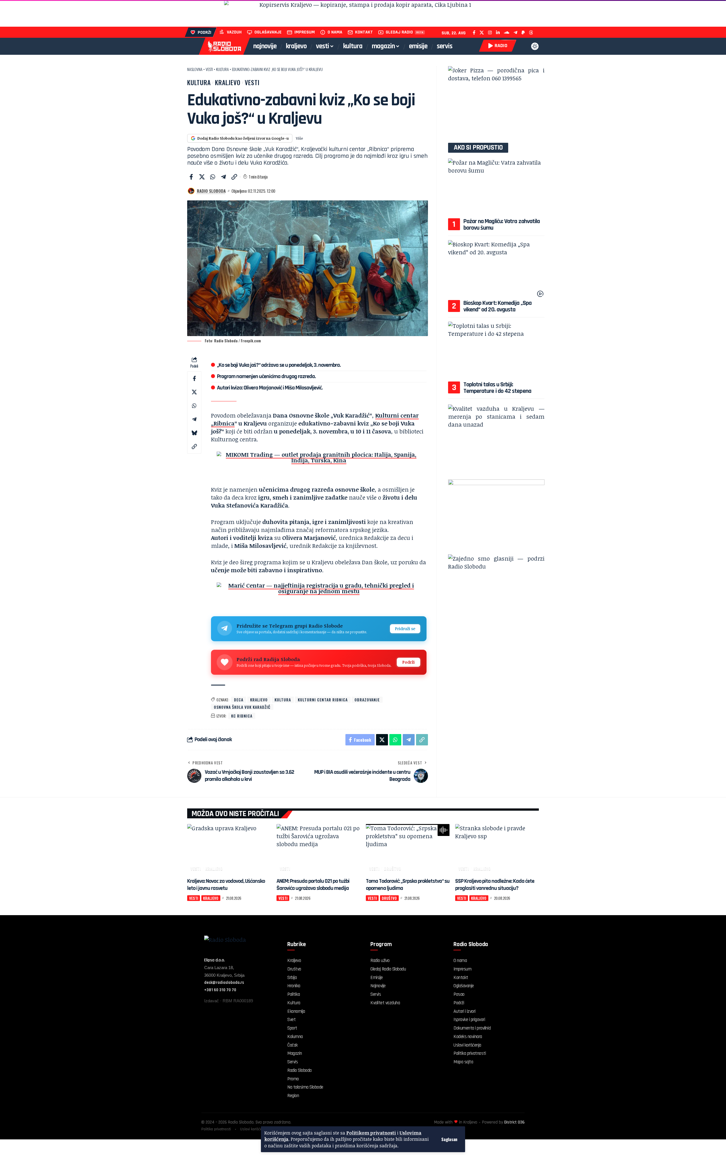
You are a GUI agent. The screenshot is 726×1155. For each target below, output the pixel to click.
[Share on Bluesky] (194, 432)
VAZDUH (234, 32)
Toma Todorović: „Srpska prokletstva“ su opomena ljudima (407, 884)
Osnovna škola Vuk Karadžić (242, 707)
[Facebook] (474, 32)
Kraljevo (227, 82)
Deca (238, 700)
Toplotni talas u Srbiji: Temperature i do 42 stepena (497, 388)
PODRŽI (204, 32)
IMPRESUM (304, 32)
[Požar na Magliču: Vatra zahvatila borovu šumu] (496, 187)
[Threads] (531, 32)
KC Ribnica (241, 716)
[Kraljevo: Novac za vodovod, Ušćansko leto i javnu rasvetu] (229, 849)
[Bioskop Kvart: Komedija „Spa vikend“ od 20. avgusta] (496, 269)
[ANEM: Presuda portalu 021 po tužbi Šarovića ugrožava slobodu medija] (318, 849)
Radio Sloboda (211, 191)
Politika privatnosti (216, 1129)
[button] (449, 1139)
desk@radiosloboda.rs (224, 982)
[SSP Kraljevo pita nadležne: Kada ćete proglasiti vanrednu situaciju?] (497, 849)
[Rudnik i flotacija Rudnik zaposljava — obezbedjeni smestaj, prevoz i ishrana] (363, 13)
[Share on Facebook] (191, 176)
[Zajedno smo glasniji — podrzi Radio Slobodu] (496, 589)
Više (299, 138)
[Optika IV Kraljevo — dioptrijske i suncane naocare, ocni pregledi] (496, 101)
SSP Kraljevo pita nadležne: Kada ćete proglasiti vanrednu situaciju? (494, 884)
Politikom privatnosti (371, 1133)
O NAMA (335, 32)
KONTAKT (364, 32)
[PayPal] (523, 32)
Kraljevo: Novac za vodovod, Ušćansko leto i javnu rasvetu (226, 884)
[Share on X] (202, 176)
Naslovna (194, 69)
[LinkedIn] (498, 32)
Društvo (392, 868)
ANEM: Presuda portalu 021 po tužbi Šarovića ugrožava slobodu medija (313, 884)
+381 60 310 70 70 (220, 990)
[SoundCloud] (507, 32)
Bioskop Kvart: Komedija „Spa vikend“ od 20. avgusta (497, 306)
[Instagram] (490, 32)
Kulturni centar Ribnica (323, 700)
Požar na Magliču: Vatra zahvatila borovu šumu (501, 224)
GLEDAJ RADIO (399, 32)
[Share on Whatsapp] (213, 176)
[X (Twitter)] (481, 32)
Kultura (222, 69)
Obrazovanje (367, 700)
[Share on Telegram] (223, 176)
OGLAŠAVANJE (268, 32)
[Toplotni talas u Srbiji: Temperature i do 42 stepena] (496, 351)
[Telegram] (515, 32)
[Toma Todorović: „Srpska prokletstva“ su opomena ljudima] (407, 849)
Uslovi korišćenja (253, 1129)
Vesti (209, 69)
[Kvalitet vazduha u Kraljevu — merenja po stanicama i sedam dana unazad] (496, 439)
